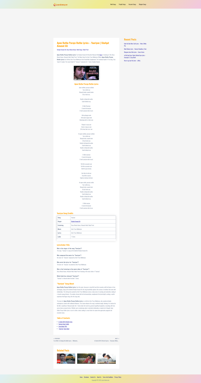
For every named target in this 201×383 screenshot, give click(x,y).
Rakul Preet (85, 50)
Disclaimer (86, 377)
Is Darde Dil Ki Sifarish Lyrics (65, 322)
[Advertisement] (100, 20)
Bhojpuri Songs (142, 4)
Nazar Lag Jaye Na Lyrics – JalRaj (132, 61)
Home (81, 377)
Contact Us (93, 377)
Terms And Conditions (108, 377)
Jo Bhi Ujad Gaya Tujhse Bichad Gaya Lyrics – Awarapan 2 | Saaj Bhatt (135, 56)
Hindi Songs (113, 4)
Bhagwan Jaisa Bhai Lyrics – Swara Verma (134, 52)
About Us (99, 377)
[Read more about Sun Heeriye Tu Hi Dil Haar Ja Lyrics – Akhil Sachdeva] (86, 358)
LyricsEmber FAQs (62, 326)
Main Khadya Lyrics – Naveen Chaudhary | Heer (135, 49)
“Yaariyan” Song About (63, 329)
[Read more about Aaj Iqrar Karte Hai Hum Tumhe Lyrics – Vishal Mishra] (107, 358)
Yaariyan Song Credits (63, 324)
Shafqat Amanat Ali (61, 50)
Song (100, 55)
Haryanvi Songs (132, 4)
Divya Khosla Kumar (71, 50)
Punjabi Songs (122, 4)
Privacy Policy (117, 377)
